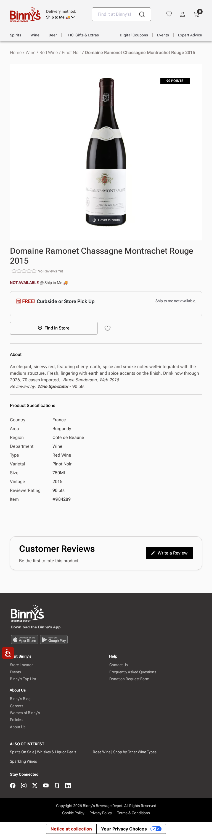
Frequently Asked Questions (132, 672)
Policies (16, 720)
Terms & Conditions (133, 813)
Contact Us (118, 665)
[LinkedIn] (68, 786)
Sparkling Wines (23, 761)
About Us (17, 727)
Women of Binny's (25, 713)
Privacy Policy (100, 813)
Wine (30, 52)
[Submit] (142, 14)
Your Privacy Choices (124, 829)
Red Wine (48, 52)
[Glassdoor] (57, 786)
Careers (16, 706)
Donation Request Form (129, 679)
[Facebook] (12, 786)
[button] (65, 14)
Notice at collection (71, 829)
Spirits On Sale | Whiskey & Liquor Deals (43, 752)
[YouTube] (46, 786)
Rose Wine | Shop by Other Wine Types (125, 752)
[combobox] (121, 14)
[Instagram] (23, 786)
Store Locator (21, 665)
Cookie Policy (73, 813)
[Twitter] (35, 786)
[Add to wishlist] (108, 329)
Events (15, 672)
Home (16, 52)
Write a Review (172, 553)
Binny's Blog (20, 699)
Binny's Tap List (23, 679)
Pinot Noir (71, 52)
